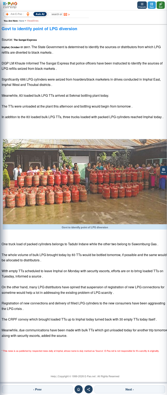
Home (21, 20)
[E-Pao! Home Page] (10, 5)
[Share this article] (89, 389)
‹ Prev (37, 389)
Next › (129, 389)
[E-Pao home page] (79, 389)
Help (53, 376)
